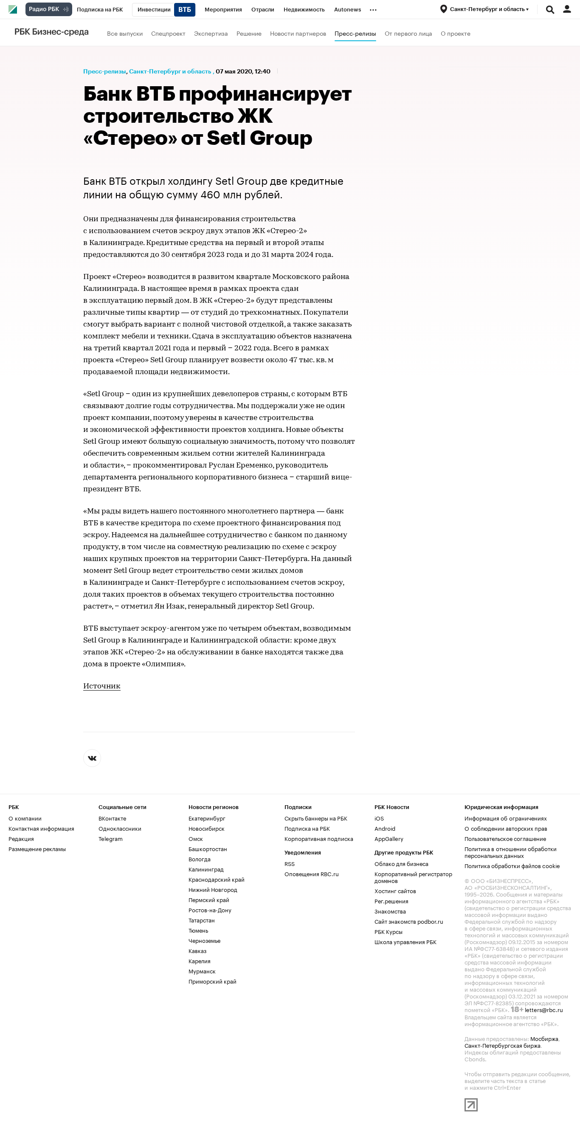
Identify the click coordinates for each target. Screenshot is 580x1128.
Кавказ (197, 950)
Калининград (206, 868)
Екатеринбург (207, 817)
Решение (249, 32)
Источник (102, 687)
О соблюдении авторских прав (506, 827)
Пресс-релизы (355, 32)
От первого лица (408, 32)
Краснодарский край (217, 878)
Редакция (21, 838)
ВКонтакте (112, 817)
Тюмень (198, 929)
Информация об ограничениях (506, 817)
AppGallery (388, 838)
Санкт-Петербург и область (170, 71)
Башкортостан (208, 848)
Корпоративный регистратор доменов (413, 876)
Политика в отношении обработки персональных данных (511, 851)
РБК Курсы (388, 931)
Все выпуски (125, 32)
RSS (289, 863)
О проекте (455, 32)
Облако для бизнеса (401, 863)
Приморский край (213, 980)
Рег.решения (391, 900)
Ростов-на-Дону (210, 909)
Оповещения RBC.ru (311, 873)
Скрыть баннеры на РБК (315, 817)
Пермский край (209, 899)
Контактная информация (41, 827)
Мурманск (202, 970)
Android (384, 827)
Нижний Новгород (213, 889)
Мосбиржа (544, 1038)
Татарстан (202, 919)
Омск (196, 838)
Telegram (111, 838)
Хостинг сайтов (395, 890)
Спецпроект (168, 32)
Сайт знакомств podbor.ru (408, 920)
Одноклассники (120, 827)
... (373, 8)
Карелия (200, 960)
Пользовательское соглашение (505, 838)
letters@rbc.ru (544, 1009)
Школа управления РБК (405, 941)
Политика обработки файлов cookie (512, 865)
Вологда (200, 858)
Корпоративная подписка (318, 838)
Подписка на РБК (307, 827)
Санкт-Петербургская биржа (503, 1045)
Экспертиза (211, 32)
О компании (25, 817)
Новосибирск (207, 827)
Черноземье (204, 940)
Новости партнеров (298, 32)
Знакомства (390, 910)
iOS (379, 817)
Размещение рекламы (37, 848)
